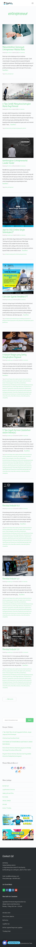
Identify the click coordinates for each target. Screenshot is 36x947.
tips (27, 394)
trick (9, 396)
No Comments (22, 53)
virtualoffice (5, 398)
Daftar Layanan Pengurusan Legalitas (12, 928)
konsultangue (22, 319)
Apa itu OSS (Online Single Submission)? (14, 231)
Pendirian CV (28, 386)
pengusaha (20, 128)
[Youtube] (16, 890)
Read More (5, 70)
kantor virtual (5, 383)
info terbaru (28, 381)
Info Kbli (5, 804)
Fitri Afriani (9, 53)
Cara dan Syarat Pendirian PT (15, 297)
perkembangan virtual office (12, 392)
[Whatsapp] (4, 890)
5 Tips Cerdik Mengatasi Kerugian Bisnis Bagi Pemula (17, 105)
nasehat (8, 386)
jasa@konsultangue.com (12, 876)
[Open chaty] (4, 943)
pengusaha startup (22, 320)
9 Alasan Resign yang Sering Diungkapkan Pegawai (15, 356)
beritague (10, 379)
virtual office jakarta (25, 396)
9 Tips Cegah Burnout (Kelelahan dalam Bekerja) (16, 431)
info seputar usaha (21, 381)
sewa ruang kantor (18, 394)
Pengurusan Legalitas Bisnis (25, 388)
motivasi (4, 386)
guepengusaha (10, 381)
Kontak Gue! (6, 786)
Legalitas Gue (6, 924)
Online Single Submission (18, 386)
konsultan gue (10, 235)
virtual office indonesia (15, 396)
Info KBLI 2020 (6, 913)
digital (16, 379)
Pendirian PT (28, 319)
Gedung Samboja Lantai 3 (9, 865)
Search (29, 720)
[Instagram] (13, 890)
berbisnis (7, 128)
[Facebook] (7, 890)
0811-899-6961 (16, 878)
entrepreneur (10, 74)
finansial (4, 381)
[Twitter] (10, 890)
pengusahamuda (23, 254)
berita (6, 379)
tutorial (24, 128)
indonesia (15, 381)
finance (30, 379)
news (11, 386)
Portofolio (5, 797)
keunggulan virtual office (14, 383)
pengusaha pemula (23, 390)
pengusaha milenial (15, 254)
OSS (24, 386)
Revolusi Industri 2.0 (11, 649)
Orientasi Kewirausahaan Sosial (11, 738)
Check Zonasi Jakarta (8, 916)
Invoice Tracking (7, 808)
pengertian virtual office (13, 388)
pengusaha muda (14, 320)
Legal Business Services (9, 790)
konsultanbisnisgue (15, 319)
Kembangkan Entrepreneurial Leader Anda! (15, 162)
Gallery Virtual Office (8, 793)
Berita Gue (5, 920)
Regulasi (28, 320)
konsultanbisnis (23, 383)
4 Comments (23, 300)
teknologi (24, 394)
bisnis (6, 74)
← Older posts (9, 699)
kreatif (18, 385)
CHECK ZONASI (7, 801)
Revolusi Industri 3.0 (11, 579)
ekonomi (20, 379)
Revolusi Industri (25, 392)
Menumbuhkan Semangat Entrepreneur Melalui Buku (14, 48)
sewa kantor (11, 394)
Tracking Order (7, 931)
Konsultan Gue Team (27, 943)
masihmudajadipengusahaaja (26, 385)
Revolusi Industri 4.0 (11, 505)
